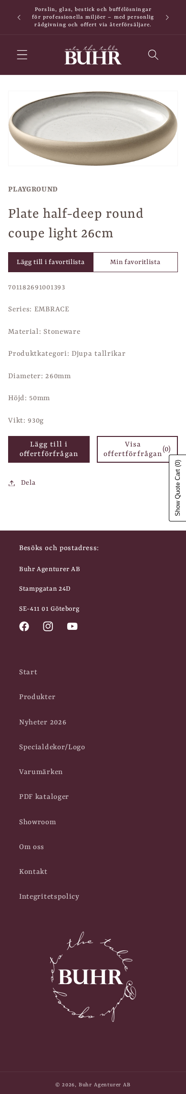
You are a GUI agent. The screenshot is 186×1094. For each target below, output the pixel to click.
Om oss (31, 847)
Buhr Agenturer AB (105, 1085)
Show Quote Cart (177, 488)
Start (28, 672)
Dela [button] (28, 483)
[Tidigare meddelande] (18, 17)
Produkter (37, 697)
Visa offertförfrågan (137, 449)
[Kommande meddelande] (167, 17)
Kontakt (33, 872)
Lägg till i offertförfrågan (49, 449)
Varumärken (41, 772)
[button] (22, 54)
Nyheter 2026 (42, 722)
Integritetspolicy (49, 896)
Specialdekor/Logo (52, 747)
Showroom (37, 822)
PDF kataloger (44, 797)
